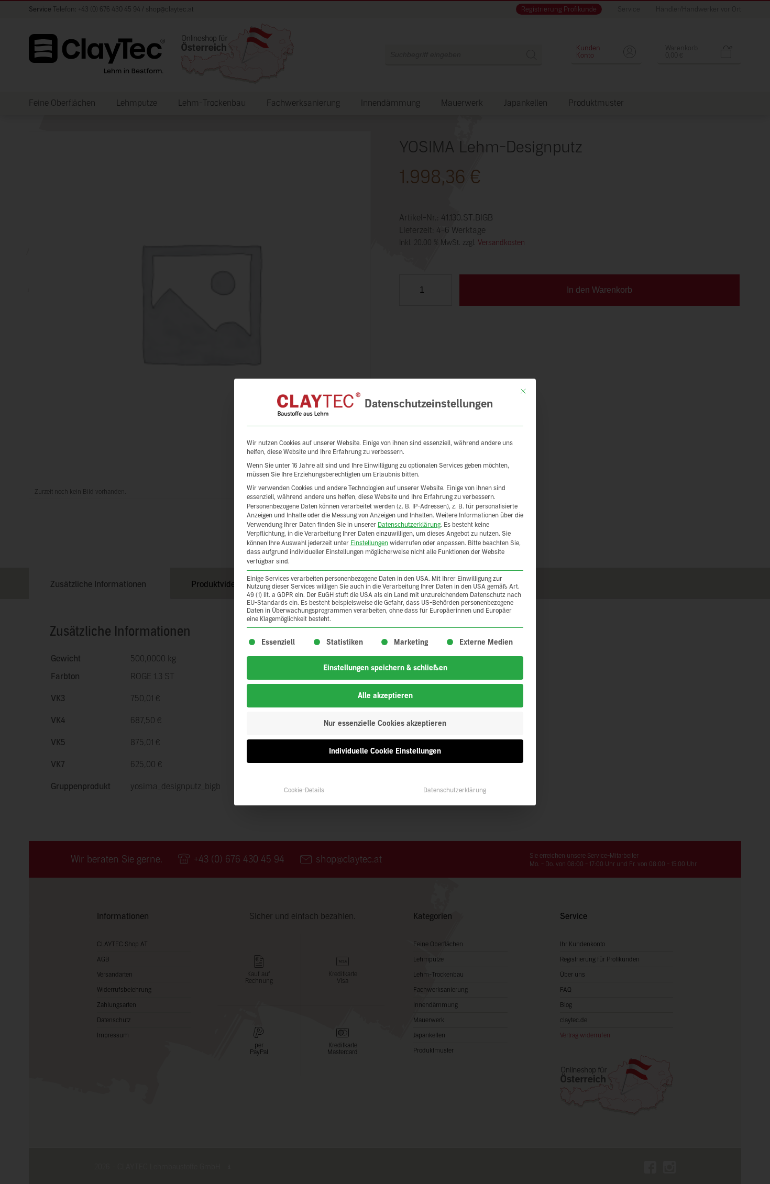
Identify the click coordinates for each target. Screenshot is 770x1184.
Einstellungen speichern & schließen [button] (385, 667)
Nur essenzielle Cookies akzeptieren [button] (385, 723)
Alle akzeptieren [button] (385, 695)
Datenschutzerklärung (409, 524)
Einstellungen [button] (369, 543)
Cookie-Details (304, 790)
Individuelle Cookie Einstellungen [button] (385, 751)
